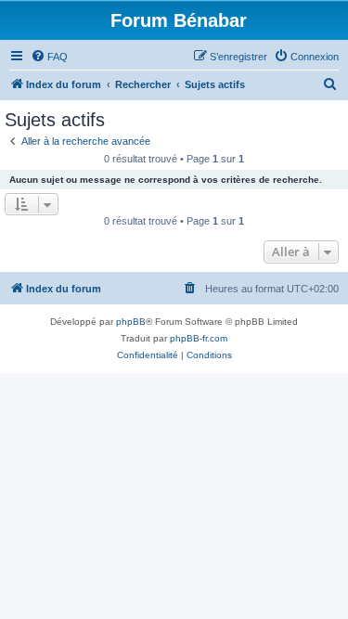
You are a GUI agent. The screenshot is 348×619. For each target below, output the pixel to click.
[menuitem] (49, 56)
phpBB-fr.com (198, 338)
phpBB (131, 321)
